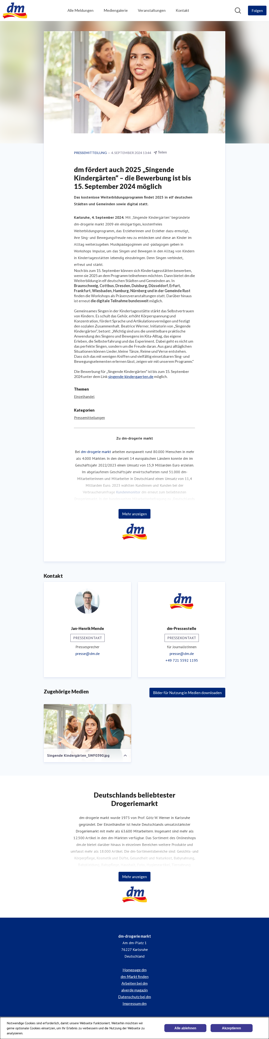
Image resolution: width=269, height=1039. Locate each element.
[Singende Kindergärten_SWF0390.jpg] (87, 733)
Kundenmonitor (128, 492)
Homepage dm (134, 969)
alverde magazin (134, 990)
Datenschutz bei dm (134, 996)
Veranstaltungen (152, 10)
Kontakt (182, 10)
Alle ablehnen (185, 1028)
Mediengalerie (116, 10)
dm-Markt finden (135, 976)
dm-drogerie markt (96, 451)
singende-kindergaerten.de (130, 376)
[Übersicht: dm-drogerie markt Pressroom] (15, 11)
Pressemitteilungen (89, 417)
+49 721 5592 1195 (181, 660)
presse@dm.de (87, 653)
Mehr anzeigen (134, 514)
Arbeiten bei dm (134, 983)
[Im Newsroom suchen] (238, 10)
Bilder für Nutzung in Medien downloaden (187, 692)
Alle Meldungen (80, 10)
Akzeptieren (231, 1028)
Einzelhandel (84, 396)
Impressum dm (134, 1003)
